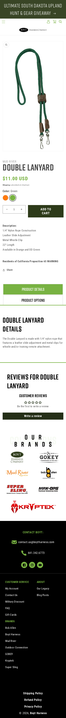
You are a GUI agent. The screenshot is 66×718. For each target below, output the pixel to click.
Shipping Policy (33, 693)
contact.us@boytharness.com (36, 542)
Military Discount (14, 601)
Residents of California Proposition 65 (30, 261)
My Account (11, 588)
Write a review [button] (33, 416)
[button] (4, 22)
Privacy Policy (33, 706)
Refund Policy (33, 700)
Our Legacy (43, 588)
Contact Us (11, 595)
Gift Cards (11, 614)
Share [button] (10, 269)
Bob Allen (10, 627)
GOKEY (9, 654)
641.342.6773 (36, 553)
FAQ (7, 608)
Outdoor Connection (16, 647)
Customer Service (17, 582)
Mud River (10, 641)
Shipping (6, 185)
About (41, 582)
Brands (10, 621)
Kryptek (9, 660)
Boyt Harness (12, 634)
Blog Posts (43, 595)
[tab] (33, 289)
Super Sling (11, 667)
